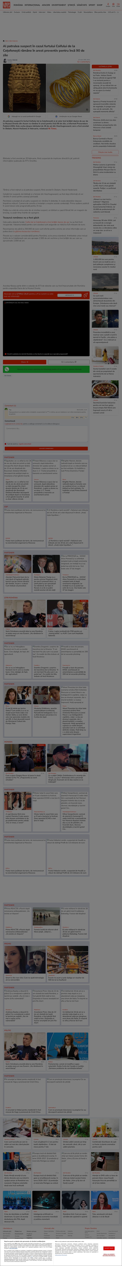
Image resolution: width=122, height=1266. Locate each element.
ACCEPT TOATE (109, 1248)
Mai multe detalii (13, 1248)
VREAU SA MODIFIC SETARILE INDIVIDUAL (109, 1255)
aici (32, 1256)
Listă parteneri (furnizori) (61, 1255)
